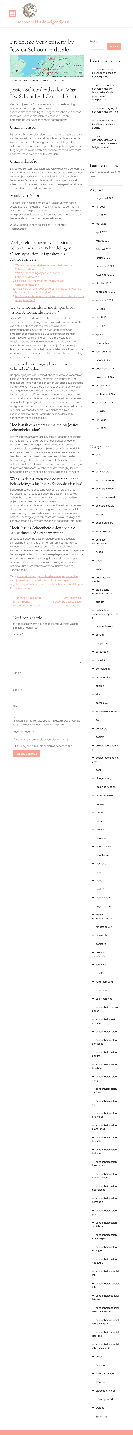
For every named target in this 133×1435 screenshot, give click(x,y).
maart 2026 (102, 240)
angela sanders (104, 522)
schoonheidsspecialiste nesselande (105, 1346)
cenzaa (100, 634)
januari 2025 (103, 360)
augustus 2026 (104, 198)
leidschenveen (104, 795)
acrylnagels (102, 471)
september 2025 (105, 292)
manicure (101, 838)
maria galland (103, 846)
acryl (98, 463)
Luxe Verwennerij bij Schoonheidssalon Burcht (104, 124)
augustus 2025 (104, 300)
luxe (53, 580)
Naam (17, 672)
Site (15, 706)
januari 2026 (103, 258)
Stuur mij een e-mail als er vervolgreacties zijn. (42, 739)
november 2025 (105, 275)
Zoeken (94, 41)
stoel (99, 1356)
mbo (98, 872)
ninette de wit (104, 926)
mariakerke (102, 855)
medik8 (100, 889)
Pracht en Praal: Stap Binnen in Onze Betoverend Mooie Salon (26, 601)
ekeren (100, 685)
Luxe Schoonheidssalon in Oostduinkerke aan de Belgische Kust (104, 141)
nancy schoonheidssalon (102, 916)
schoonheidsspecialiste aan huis (105, 1297)
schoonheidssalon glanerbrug (104, 1127)
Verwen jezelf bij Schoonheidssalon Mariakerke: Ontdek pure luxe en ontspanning (103, 92)
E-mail (17, 689)
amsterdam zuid (105, 505)
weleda (100, 1407)
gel (97, 720)
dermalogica (103, 668)
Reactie (18, 634)
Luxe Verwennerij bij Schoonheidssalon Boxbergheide (104, 73)
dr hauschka (103, 677)
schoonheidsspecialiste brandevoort (105, 1309)
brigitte (100, 602)
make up (100, 829)
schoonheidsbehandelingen (66, 584)
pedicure (101, 944)
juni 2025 (101, 317)
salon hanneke (104, 998)
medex (100, 880)
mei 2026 (101, 223)
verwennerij (28, 588)
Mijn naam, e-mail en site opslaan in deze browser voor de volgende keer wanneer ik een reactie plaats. (46, 722)
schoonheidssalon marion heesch (104, 1175)
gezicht (100, 737)
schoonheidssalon (106, 1031)
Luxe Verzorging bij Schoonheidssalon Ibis (105, 110)
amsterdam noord (106, 480)
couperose (102, 643)
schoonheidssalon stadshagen (104, 1236)
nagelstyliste (103, 906)
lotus (99, 821)
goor (98, 770)
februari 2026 (103, 249)
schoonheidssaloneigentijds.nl (44, 22)
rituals (99, 973)
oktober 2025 (103, 283)
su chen (100, 1365)
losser (99, 812)
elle (98, 694)
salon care (102, 990)
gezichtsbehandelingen (51, 576)
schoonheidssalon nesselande (104, 1188)
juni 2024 (101, 419)
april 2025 (101, 334)
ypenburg (101, 1416)
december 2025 (105, 266)
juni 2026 (101, 215)
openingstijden (39, 584)
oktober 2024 (103, 385)
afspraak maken (26, 576)
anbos (99, 514)
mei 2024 (101, 428)
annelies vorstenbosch (100, 541)
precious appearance (99, 954)
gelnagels (101, 728)
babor (99, 560)
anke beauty (103, 531)
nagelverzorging (19, 584)
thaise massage (105, 1373)
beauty (100, 569)
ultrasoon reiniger (106, 1390)
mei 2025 (101, 326)
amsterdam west (105, 497)
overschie (101, 935)
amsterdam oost (105, 488)
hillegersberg (103, 778)
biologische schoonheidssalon (102, 591)
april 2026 (101, 232)
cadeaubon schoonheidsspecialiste (105, 614)
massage (101, 863)
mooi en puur (103, 897)
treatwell (101, 1382)
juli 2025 (101, 309)
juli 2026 (101, 206)
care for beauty (104, 626)
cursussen (102, 651)
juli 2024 (101, 411)
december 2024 (105, 368)
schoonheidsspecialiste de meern (105, 1321)
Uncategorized (104, 1399)
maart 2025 (102, 343)
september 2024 (105, 394)
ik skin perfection (105, 787)
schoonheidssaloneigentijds (32, 80)
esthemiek (102, 703)
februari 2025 (103, 351)
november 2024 (105, 377)
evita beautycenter (107, 711)
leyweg (100, 804)
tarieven (15, 588)
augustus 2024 (104, 402)
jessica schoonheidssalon (34, 580)
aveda (99, 552)
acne (98, 454)
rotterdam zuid (104, 981)
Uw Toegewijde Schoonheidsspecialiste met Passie (67, 601)
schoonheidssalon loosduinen (104, 1163)
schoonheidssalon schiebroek (104, 1224)
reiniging (101, 964)
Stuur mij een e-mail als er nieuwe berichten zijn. (44, 746)
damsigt (100, 660)
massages (63, 580)
